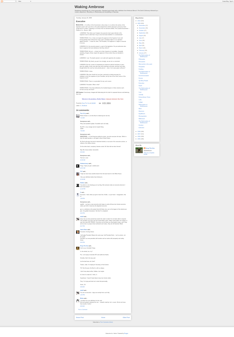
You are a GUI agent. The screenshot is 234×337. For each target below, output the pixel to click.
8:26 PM (82, 213)
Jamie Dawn (83, 229)
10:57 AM (82, 168)
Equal (140, 85)
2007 (139, 134)
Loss (140, 92)
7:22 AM (82, 118)
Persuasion (142, 61)
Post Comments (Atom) (106, 322)
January (141, 53)
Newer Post (80, 317)
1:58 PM (82, 198)
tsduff (81, 216)
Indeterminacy (84, 163)
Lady (140, 99)
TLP (81, 171)
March (141, 48)
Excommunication (144, 75)
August (141, 35)
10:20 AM (82, 160)
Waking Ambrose (89, 7)
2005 (139, 139)
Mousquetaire (143, 116)
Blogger (126, 333)
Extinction (141, 127)
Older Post (126, 317)
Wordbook (84, 105)
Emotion (141, 125)
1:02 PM (82, 295)
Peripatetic (142, 66)
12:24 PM (82, 189)
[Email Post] (99, 103)
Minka (82, 298)
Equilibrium (142, 113)
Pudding (141, 69)
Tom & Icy (83, 113)
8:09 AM (82, 306)
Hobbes (82, 182)
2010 (139, 20)
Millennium (142, 118)
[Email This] (103, 103)
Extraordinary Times (144, 97)
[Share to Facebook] (108, 103)
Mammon (141, 111)
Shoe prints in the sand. (145, 64)
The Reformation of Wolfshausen (144, 55)
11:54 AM (82, 179)
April (140, 45)
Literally (141, 94)
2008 (139, 131)
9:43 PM (82, 242)
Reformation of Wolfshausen (143, 105)
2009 (139, 23)
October (141, 30)
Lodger (141, 102)
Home (103, 317)
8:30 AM (82, 152)
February (142, 50)
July (140, 38)
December (142, 25)
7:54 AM (82, 131)
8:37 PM (82, 226)
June (140, 40)
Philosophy (142, 59)
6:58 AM (82, 287)
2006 (139, 136)
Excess (141, 78)
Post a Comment (82, 309)
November (142, 28)
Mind (140, 108)
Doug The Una (84, 246)
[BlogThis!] (105, 103)
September (142, 33)
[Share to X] (106, 103)
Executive (141, 83)
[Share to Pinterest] (110, 103)
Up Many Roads (143, 80)
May (140, 43)
